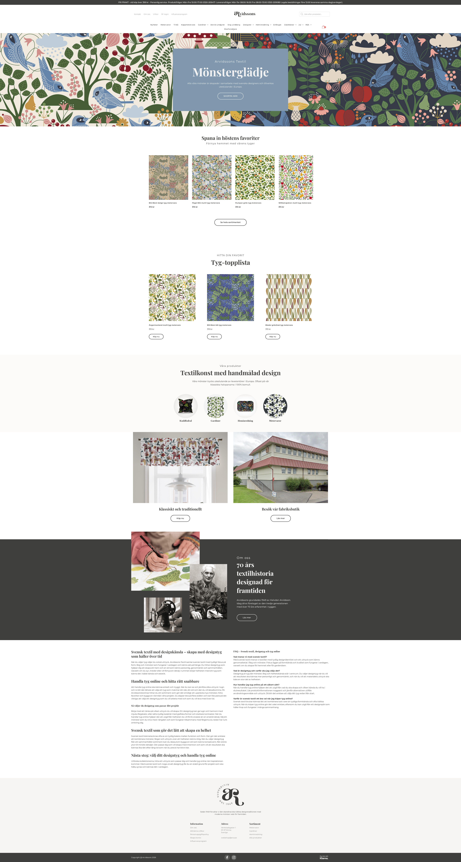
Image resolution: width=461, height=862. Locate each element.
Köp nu (156, 337)
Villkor (156, 14)
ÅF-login (165, 14)
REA (307, 25)
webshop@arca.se (229, 838)
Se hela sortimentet (230, 222)
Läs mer (281, 518)
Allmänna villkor (197, 831)
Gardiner (202, 25)
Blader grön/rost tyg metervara (279, 325)
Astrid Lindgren (217, 25)
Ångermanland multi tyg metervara (165, 325)
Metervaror (166, 25)
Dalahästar (289, 25)
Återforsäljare (230, 29)
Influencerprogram (179, 14)
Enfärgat (277, 25)
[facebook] (227, 857)
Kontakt (137, 14)
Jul (300, 25)
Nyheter (154, 25)
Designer (247, 25)
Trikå (176, 25)
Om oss (147, 14)
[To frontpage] (245, 14)
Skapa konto (195, 838)
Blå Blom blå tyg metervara (219, 325)
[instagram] (234, 857)
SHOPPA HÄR (230, 96)
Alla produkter (255, 838)
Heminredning (262, 25)
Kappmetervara (188, 25)
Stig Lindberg (234, 25)
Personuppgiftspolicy (199, 834)
